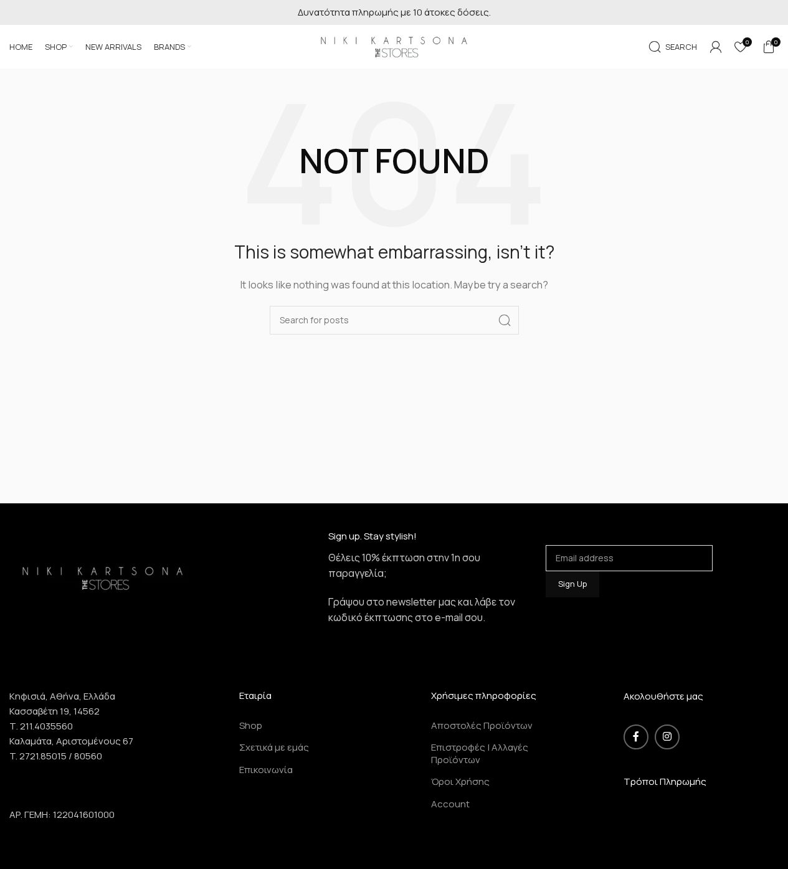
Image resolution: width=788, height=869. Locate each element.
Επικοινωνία (266, 769)
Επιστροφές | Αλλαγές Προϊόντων (479, 753)
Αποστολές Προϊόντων (482, 725)
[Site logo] (394, 45)
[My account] (715, 46)
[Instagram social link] (667, 736)
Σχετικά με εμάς (274, 747)
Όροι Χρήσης (460, 781)
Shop (250, 725)
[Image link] (102, 576)
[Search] (504, 320)
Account (450, 803)
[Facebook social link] (636, 736)
